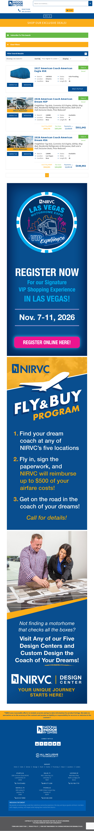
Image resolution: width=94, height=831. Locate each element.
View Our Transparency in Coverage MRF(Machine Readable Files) (61, 826)
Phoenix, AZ (47, 788)
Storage (35, 767)
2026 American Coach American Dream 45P (53, 100)
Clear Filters (15, 44)
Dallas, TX (47, 773)
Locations (70, 767)
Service (28, 767)
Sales (21, 767)
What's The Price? (77, 89)
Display (66, 59)
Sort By (37, 59)
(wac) (72, 126)
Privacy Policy (33, 826)
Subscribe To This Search (20, 35)
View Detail (27, 85)
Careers (78, 767)
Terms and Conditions (19, 826)
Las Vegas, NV (74, 773)
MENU (46, 16)
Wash (41, 767)
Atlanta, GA (20, 773)
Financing (55, 767)
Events (48, 767)
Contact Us (13, 85)
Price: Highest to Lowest (49, 59)
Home (15, 767)
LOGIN (70, 10)
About (63, 767)
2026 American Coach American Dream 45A (53, 139)
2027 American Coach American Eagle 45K (53, 70)
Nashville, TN (20, 788)
